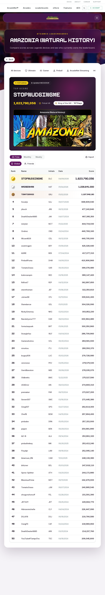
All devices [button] (16, 70)
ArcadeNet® (12, 8)
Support (97, 2)
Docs (69, 2)
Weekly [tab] (38, 157)
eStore (56, 8)
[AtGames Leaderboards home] (52, 18)
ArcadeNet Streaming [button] (79, 70)
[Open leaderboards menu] (97, 18)
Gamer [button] (46, 70)
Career (87, 2)
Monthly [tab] (27, 157)
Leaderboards (41, 8)
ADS (78, 8)
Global (17, 164)
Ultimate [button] (32, 70)
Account (96, 8)
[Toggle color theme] (84, 8)
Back (11, 59)
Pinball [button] (59, 70)
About (78, 2)
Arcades (27, 8)
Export (91, 157)
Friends (30, 164)
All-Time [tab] (15, 157)
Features (68, 8)
